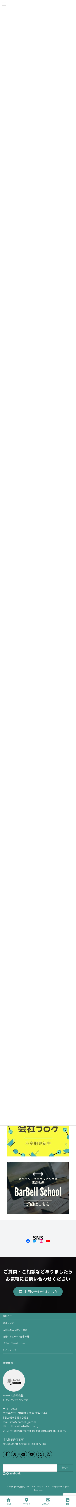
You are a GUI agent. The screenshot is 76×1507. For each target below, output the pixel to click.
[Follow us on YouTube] (31, 1454)
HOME (8, 1504)
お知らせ (7, 1315)
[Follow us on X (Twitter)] (14, 1454)
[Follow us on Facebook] (6, 1454)
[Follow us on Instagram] (48, 1454)
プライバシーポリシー (14, 1343)
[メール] (23, 1454)
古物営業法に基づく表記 (15, 1329)
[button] (38, 1291)
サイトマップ (9, 1350)
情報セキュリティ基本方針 (16, 1336)
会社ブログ (8, 1322)
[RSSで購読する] (40, 1454)
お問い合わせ (47, 1504)
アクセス (26, 1504)
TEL (67, 1504)
